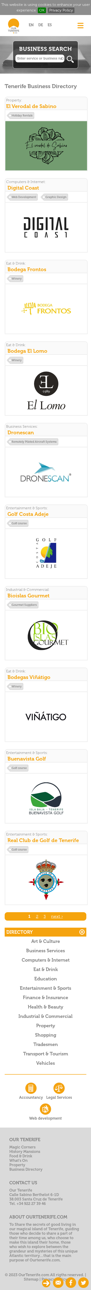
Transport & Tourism (45, 1054)
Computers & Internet (46, 960)
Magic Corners (22, 1147)
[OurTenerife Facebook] (71, 1283)
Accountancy (31, 1097)
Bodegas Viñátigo (28, 677)
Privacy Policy (61, 10)
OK (42, 10)
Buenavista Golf (26, 759)
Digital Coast (23, 188)
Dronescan (20, 432)
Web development (45, 1118)
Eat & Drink (45, 969)
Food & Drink (20, 1156)
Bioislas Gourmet (28, 595)
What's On (18, 1160)
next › (57, 916)
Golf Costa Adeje (28, 514)
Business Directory (25, 1169)
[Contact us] (58, 1283)
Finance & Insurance (45, 997)
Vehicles (45, 1063)
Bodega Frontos (26, 269)
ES (50, 25)
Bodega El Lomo (27, 351)
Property (45, 1025)
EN (31, 25)
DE (40, 25)
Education (45, 979)
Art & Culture (45, 941)
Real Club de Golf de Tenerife (43, 840)
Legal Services (59, 1097)
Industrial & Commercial (45, 1016)
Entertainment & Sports (45, 988)
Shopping (45, 1035)
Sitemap (31, 1279)
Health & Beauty (45, 1007)
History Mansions (24, 1151)
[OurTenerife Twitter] (83, 1283)
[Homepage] (13, 34)
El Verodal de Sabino (31, 106)
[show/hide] (46, 1283)
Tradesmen (45, 1044)
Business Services (45, 950)
